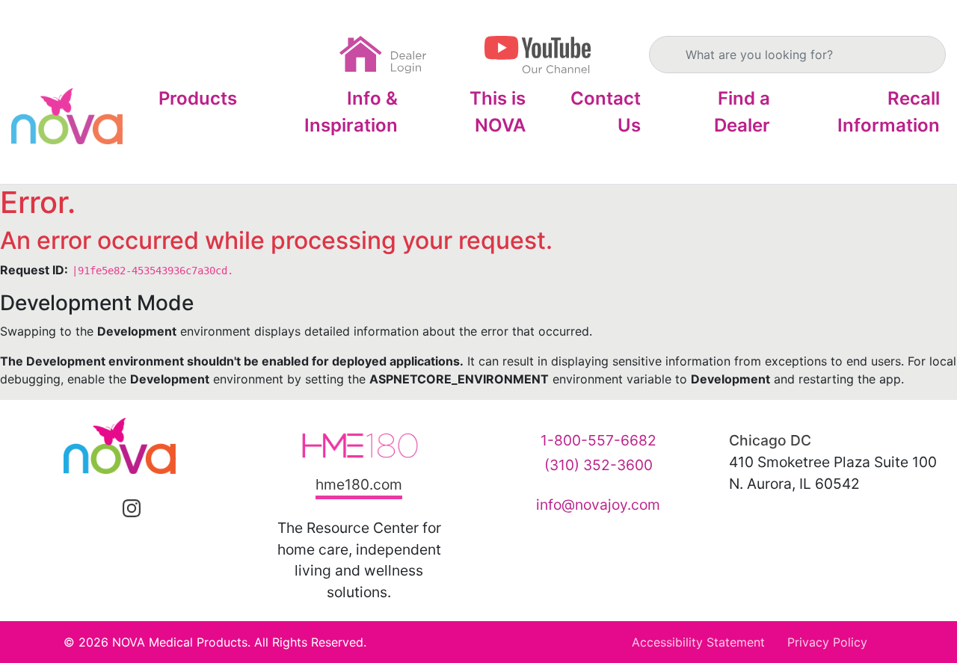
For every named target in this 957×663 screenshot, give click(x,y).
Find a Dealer (742, 111)
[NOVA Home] (67, 116)
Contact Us (605, 111)
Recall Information (888, 111)
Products (198, 98)
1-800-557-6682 (598, 440)
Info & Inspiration (351, 111)
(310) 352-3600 (598, 465)
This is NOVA (498, 111)
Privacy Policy (827, 642)
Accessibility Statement (698, 642)
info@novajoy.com (598, 505)
